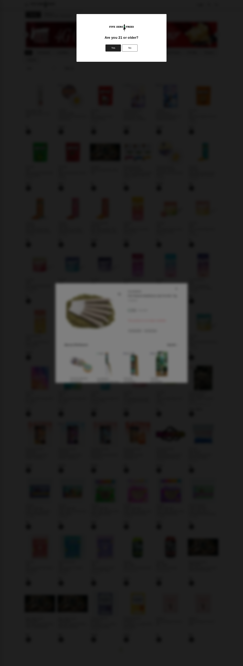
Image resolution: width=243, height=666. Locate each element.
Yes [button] (113, 48)
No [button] (129, 48)
